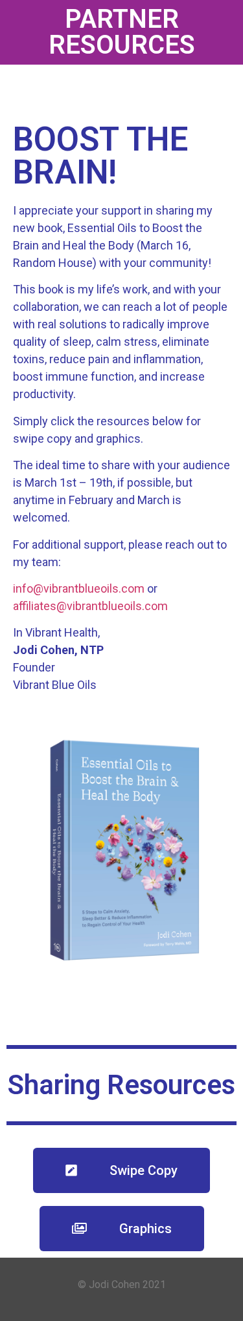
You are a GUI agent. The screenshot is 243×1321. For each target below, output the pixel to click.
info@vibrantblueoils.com (79, 588)
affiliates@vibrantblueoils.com (90, 606)
